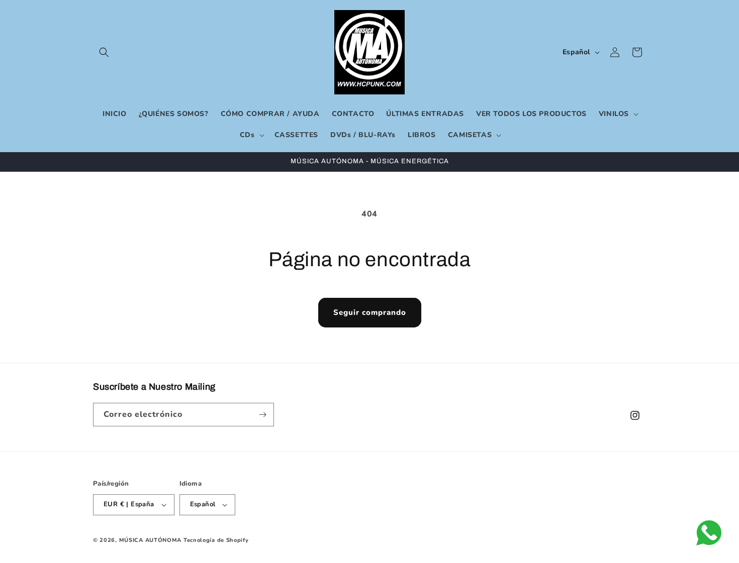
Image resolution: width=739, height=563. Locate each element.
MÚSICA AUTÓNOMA (150, 540)
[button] (104, 52)
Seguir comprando (369, 312)
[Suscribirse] (262, 414)
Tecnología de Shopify (216, 540)
